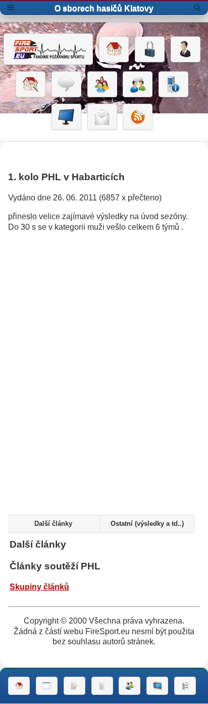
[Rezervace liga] (74, 686)
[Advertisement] (104, 392)
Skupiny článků (39, 587)
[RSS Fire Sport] (137, 117)
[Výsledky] (102, 686)
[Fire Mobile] (173, 84)
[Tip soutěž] (129, 686)
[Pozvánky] (47, 686)
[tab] (53, 524)
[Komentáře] (66, 84)
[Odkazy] (30, 84)
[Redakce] (102, 117)
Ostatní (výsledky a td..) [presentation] (147, 523)
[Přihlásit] (150, 49)
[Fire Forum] (137, 84)
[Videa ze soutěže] (157, 686)
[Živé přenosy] (66, 117)
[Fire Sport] (48, 49)
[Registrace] (185, 49)
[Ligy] (185, 686)
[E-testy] (102, 84)
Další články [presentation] (53, 523)
